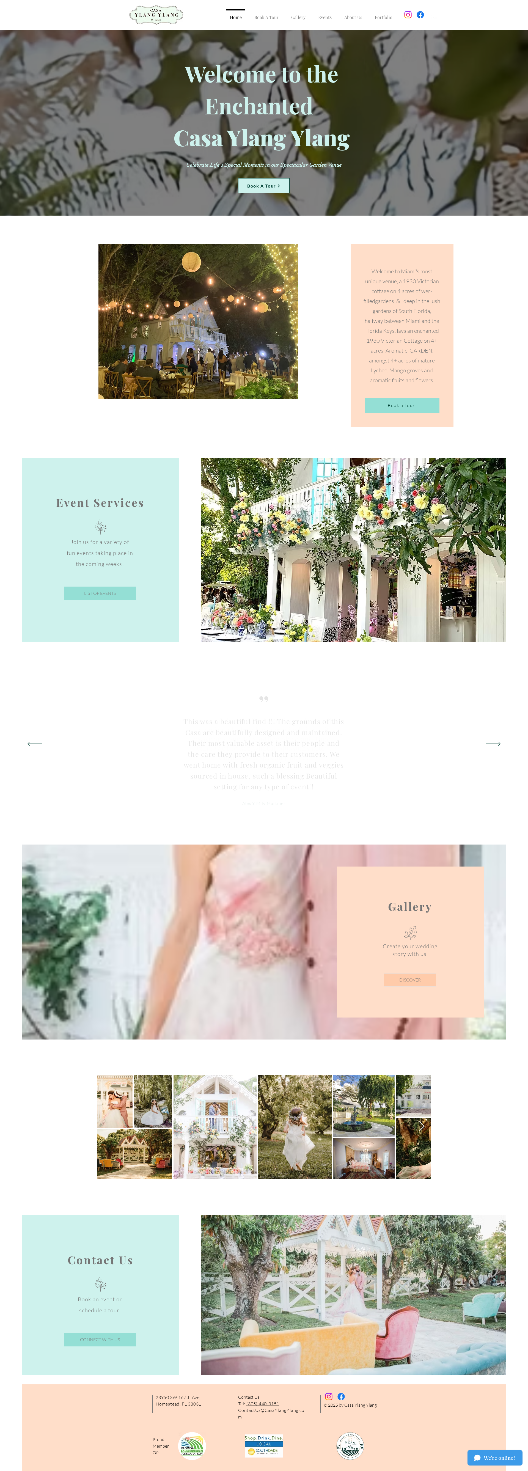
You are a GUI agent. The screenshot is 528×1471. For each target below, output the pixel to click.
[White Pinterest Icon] (433, 15)
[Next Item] (422, 1126)
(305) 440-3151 (262, 1403)
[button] (298, 14)
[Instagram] (408, 15)
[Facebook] (420, 15)
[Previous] (35, 744)
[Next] (493, 744)
